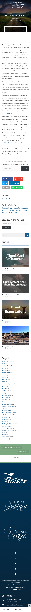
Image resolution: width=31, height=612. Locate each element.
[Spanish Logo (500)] (15, 535)
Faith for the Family (21, 208)
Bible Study (5, 370)
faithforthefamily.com (7, 113)
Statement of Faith (15, 589)
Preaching (4, 417)
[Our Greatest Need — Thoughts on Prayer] (15, 286)
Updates (4, 408)
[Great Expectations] (15, 312)
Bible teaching (6, 426)
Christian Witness (7, 404)
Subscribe (25, 169)
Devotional (5, 390)
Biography (4, 379)
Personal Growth (6, 361)
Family (4, 210)
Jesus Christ (5, 397)
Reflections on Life (7, 415)
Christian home (7, 208)
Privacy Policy (9, 587)
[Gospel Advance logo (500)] (15, 478)
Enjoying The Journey (8, 406)
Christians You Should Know (10, 402)
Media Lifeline (19, 585)
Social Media (5, 399)
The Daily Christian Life (8, 424)
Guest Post (4, 439)
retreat (11, 212)
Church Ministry (6, 410)
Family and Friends (17, 20)
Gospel (3, 375)
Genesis (4, 434)
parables (4, 421)
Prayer (3, 386)
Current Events (6, 395)
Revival (4, 368)
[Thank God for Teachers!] (15, 260)
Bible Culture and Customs (9, 412)
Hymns (3, 381)
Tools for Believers (7, 428)
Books (3, 363)
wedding (18, 212)
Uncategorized (6, 436)
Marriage (19, 210)
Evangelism (5, 419)
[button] (4, 5)
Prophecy (4, 388)
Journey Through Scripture (9, 430)
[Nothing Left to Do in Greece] (15, 338)
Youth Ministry (6, 372)
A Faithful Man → (24, 451)
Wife (25, 210)
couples (4, 212)
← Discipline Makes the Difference (11, 447)
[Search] (27, 235)
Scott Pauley (16, 18)
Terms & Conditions (19, 587)
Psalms (3, 432)
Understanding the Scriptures (10, 384)
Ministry (4, 377)
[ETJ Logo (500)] (15, 507)
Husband (11, 210)
